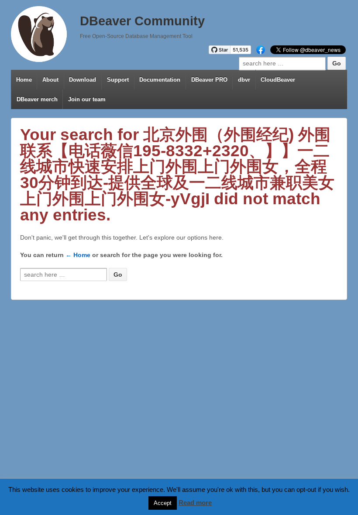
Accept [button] (163, 503)
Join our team (87, 99)
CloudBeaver (278, 79)
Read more (195, 502)
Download (82, 79)
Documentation (159, 79)
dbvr (244, 79)
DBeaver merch (37, 99)
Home (24, 79)
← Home (77, 254)
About (50, 79)
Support (118, 79)
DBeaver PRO (209, 79)
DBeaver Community (142, 21)
